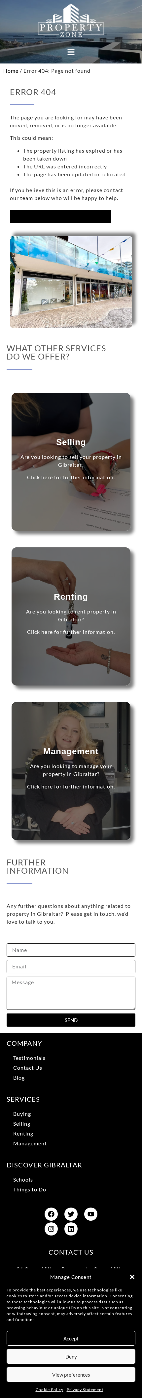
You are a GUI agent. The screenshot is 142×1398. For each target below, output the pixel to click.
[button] (132, 1277)
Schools (23, 1179)
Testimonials (29, 1058)
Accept (71, 1338)
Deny (71, 1357)
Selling (21, 1123)
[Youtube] (90, 1214)
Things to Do (29, 1189)
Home (10, 70)
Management (30, 1143)
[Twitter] (71, 1214)
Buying (22, 1114)
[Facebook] (51, 1214)
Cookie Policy (49, 1389)
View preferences (71, 1375)
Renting (23, 1133)
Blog (19, 1077)
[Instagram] (51, 1229)
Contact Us (27, 1067)
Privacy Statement (85, 1389)
